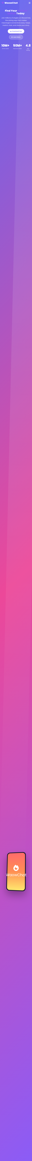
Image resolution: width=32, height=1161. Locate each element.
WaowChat (11, 2)
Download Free (17, 31)
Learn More (16, 37)
